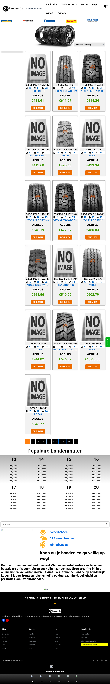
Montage (61, 12)
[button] (56, 4)
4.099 (55, 441)
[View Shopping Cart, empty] (106, 8)
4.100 (62, 441)
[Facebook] (3, 620)
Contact (49, 12)
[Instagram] (7, 620)
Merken (84, 4)
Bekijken (38, 108)
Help (94, 4)
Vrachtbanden (68, 4)
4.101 (70, 441)
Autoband (50, 4)
